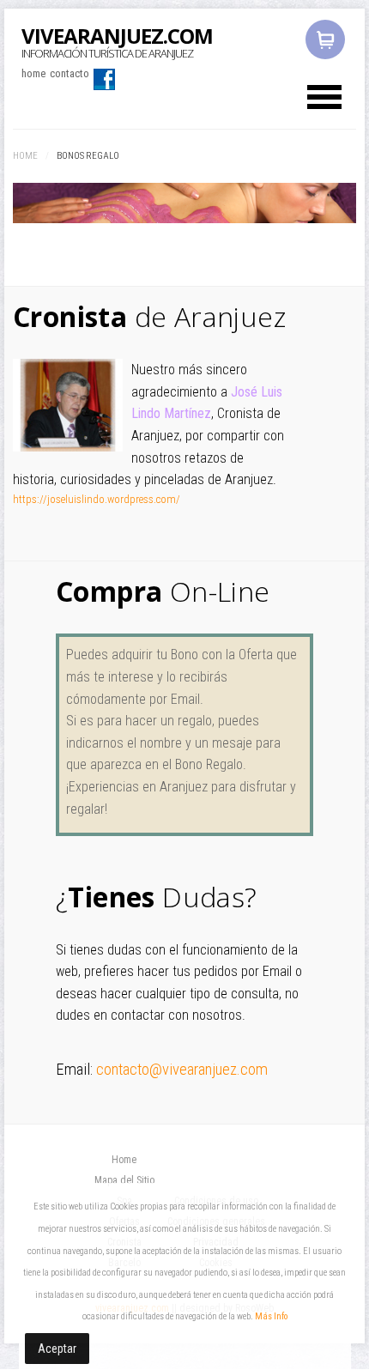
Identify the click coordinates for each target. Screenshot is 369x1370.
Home (25, 155)
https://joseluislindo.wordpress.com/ (96, 499)
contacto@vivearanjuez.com (182, 1069)
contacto (69, 73)
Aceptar (57, 1348)
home (33, 73)
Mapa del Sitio (124, 1180)
